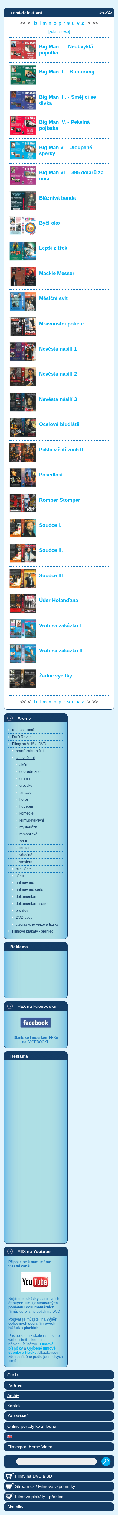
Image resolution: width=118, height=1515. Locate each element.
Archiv (24, 718)
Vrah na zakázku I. (61, 626)
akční (23, 765)
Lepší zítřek (53, 248)
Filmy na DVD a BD (33, 1476)
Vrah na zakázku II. (61, 651)
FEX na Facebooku (37, 1006)
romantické (28, 834)
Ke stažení (17, 1416)
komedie (26, 813)
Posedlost (51, 475)
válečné (25, 855)
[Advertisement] (35, 974)
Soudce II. (51, 550)
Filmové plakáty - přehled (33, 931)
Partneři (14, 1385)
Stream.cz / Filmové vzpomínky (45, 1486)
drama (24, 779)
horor (23, 799)
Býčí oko (49, 223)
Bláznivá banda (57, 198)
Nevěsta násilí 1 (58, 349)
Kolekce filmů (23, 730)
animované (25, 883)
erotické (25, 785)
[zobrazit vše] (59, 32)
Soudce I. (50, 525)
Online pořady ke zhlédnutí (33, 1426)
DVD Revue (22, 737)
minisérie (23, 869)
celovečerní (25, 758)
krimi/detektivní (31, 820)
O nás (13, 1374)
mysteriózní (28, 827)
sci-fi (23, 841)
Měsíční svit (53, 298)
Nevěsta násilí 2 (58, 374)
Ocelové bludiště (59, 424)
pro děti (22, 910)
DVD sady (24, 917)
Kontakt (14, 1405)
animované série (29, 890)
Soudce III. (51, 575)
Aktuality (15, 1506)
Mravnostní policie (61, 324)
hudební (26, 806)
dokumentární (27, 897)
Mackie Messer (56, 273)
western (25, 862)
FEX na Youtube (34, 1251)
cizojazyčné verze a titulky (37, 924)
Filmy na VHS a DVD (29, 744)
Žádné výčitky (55, 676)
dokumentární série (32, 904)
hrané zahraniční (30, 751)
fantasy (25, 792)
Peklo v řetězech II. (62, 450)
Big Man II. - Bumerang (66, 72)
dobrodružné (30, 772)
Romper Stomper (59, 500)
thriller (24, 848)
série (20, 876)
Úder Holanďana (58, 600)
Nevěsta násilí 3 (58, 399)
